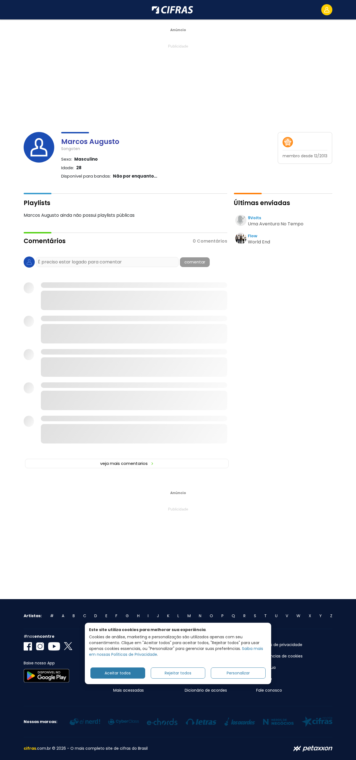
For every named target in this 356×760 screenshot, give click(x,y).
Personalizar (238, 673)
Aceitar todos (118, 673)
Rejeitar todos (178, 673)
